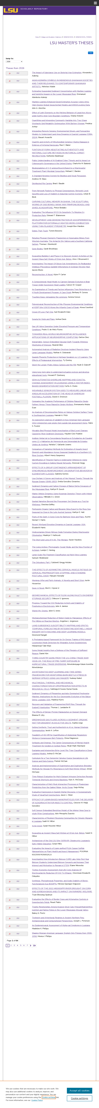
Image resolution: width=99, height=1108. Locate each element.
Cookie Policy (37, 1100)
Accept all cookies (80, 1090)
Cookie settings (48, 1097)
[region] (49, 1094)
